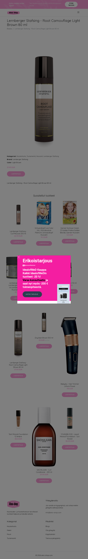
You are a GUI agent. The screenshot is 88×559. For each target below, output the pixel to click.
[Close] (18, 257)
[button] (32, 294)
